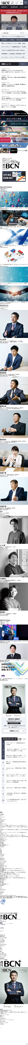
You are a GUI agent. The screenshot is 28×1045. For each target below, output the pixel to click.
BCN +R (1, 1017)
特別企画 (2, 864)
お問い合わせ (3, 819)
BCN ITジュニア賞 (3, 1022)
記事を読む (4, 7)
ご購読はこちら (14, 731)
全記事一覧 (2, 935)
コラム (1, 857)
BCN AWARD (2, 1021)
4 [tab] (14, 29)
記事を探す (2, 858)
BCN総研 (2, 1024)
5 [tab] (16, 29)
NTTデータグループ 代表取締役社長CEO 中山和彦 (14, 47)
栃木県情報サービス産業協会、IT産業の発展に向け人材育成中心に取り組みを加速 (15, 40)
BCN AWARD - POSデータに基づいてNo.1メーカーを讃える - (12, 835)
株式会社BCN (3, 840)
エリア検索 (2, 940)
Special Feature (3, 944)
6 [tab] (18, 29)
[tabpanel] (14, 22)
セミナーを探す (24, 7)
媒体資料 (2, 842)
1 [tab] (7, 29)
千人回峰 (2, 855)
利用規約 (2, 821)
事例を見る (2, 859)
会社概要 (2, 843)
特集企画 (2, 958)
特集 (1, 851)
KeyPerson (2, 854)
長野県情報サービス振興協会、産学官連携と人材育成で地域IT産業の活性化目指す (15, 53)
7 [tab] (21, 29)
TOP (1, 818)
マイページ (2, 817)
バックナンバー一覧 (4, 1014)
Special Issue (2, 862)
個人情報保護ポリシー (4, 845)
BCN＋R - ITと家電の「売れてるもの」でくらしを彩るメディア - (13, 825)
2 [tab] (9, 29)
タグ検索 (2, 939)
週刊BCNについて (3, 865)
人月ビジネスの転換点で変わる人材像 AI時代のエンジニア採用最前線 (15, 50)
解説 (1, 850)
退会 (1, 822)
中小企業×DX (3, 1018)
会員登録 (2, 814)
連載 (1, 852)
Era (0, 848)
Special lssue (2, 957)
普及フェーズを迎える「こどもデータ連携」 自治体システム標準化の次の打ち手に (15, 43)
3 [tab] (11, 29)
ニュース (2, 847)
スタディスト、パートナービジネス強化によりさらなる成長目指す (15, 36)
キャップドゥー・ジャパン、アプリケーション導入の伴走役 (15, 57)
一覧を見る (22, 33)
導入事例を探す (14, 7)
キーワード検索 (3, 937)
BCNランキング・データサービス (7, 1019)
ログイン (2, 815)
